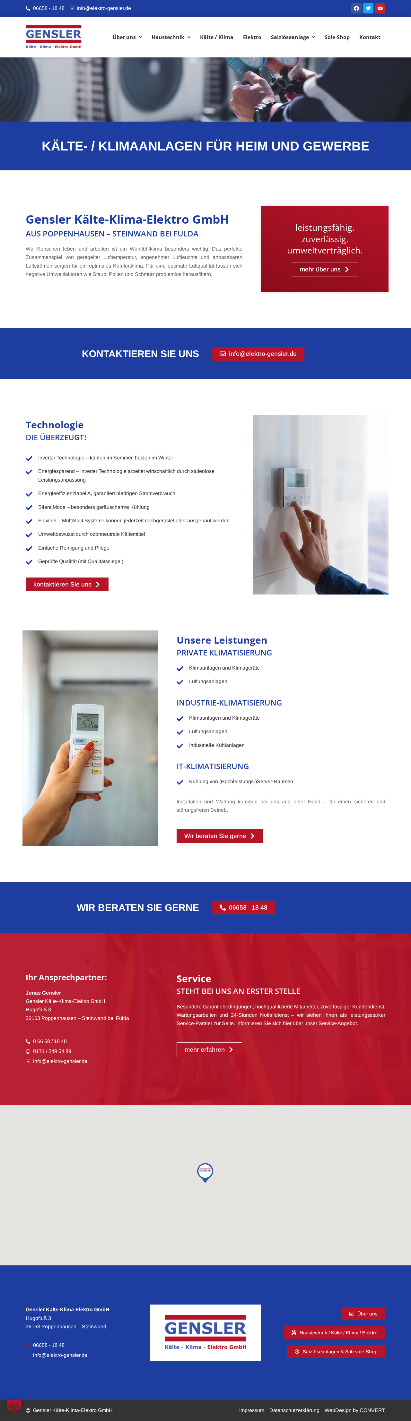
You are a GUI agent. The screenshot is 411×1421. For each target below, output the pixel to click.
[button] (14, 1407)
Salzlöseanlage (290, 37)
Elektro (252, 37)
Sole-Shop (337, 37)
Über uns (124, 37)
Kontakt (369, 37)
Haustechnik (168, 37)
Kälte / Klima (216, 37)
